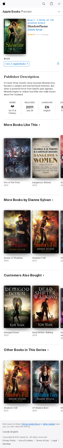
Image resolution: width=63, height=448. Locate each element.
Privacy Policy (9, 440)
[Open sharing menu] (58, 64)
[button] (43, 4)
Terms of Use (42, 440)
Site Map (7, 444)
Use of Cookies (26, 440)
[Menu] (59, 4)
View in (15, 64)
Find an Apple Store (30, 424)
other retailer (49, 424)
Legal (54, 440)
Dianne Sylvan (35, 29)
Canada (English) (10, 432)
